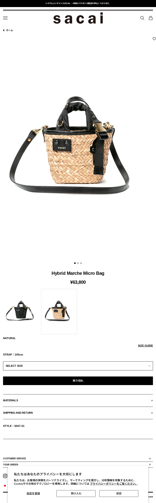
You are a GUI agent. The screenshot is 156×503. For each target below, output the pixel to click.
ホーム (9, 30)
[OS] (78, 365)
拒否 (119, 493)
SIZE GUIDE (145, 345)
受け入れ (76, 493)
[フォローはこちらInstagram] (5, 476)
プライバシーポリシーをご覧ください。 (114, 483)
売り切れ (78, 380)
